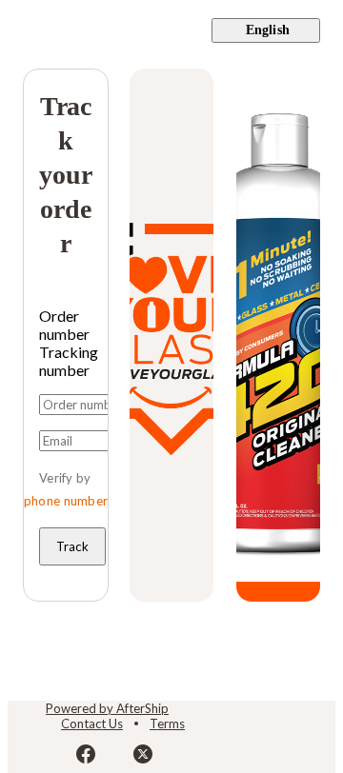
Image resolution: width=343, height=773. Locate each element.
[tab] (65, 325)
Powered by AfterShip (107, 708)
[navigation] (171, 30)
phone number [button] (66, 500)
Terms (167, 723)
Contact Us (92, 723)
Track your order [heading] (65, 174)
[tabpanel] (65, 480)
